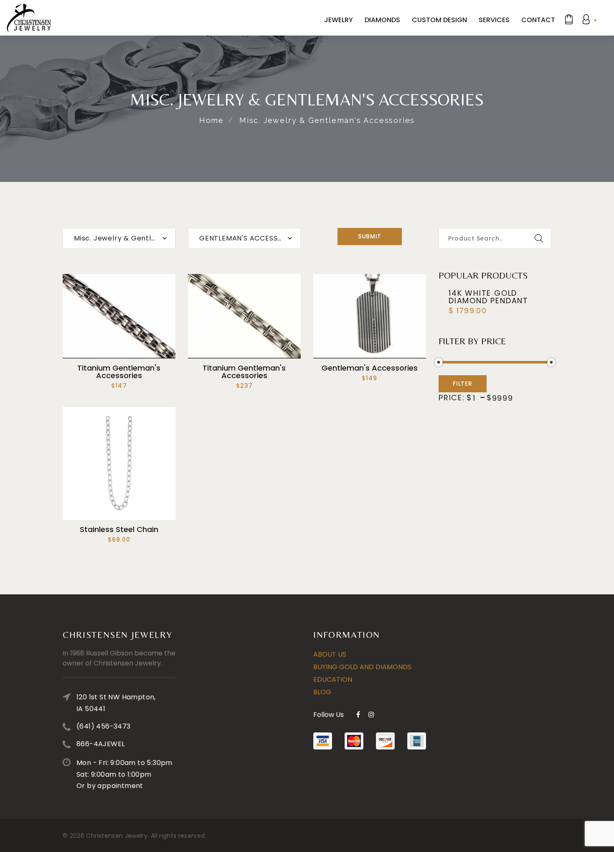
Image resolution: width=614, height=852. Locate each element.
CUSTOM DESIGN (439, 20)
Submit (369, 236)
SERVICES (494, 20)
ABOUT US (329, 654)
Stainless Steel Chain (119, 529)
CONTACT (538, 20)
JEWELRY (338, 20)
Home (211, 120)
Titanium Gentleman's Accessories (118, 372)
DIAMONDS (382, 20)
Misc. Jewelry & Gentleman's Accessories (327, 120)
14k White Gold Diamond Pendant (488, 297)
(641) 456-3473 (103, 726)
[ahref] (28, 18)
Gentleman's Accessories (370, 368)
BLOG (322, 692)
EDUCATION (332, 679)
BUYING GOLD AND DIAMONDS (362, 667)
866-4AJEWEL (100, 743)
